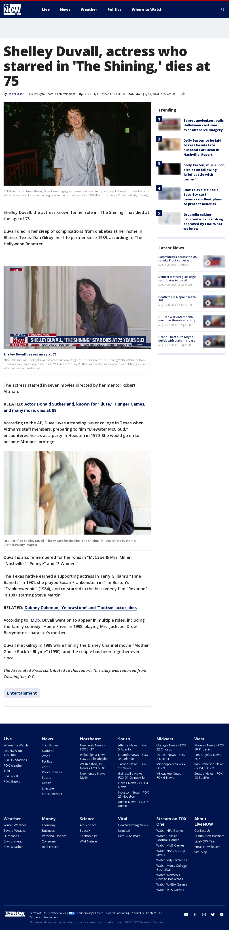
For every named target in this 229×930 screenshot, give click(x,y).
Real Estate (50, 846)
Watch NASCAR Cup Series (170, 853)
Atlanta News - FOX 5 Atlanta (132, 747)
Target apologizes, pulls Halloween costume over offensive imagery (203, 125)
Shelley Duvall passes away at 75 (30, 354)
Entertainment (66, 94)
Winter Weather (15, 825)
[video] (214, 261)
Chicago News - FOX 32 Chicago (171, 747)
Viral (122, 818)
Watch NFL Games (170, 830)
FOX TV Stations (15, 760)
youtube (186, 914)
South (124, 738)
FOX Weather (13, 765)
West (199, 738)
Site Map (200, 852)
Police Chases (52, 772)
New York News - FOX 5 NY (92, 747)
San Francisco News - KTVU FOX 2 (209, 766)
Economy (48, 825)
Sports (46, 777)
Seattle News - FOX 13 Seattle (208, 775)
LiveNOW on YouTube (13, 752)
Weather (12, 818)
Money (48, 818)
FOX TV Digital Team (40, 94)
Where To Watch (16, 745)
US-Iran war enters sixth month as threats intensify (176, 318)
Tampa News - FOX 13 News (132, 766)
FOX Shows (12, 781)
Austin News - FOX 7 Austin (133, 804)
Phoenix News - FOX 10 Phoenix (209, 747)
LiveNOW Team (205, 841)
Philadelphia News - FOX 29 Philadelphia (94, 756)
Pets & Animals (129, 836)
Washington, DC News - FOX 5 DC (92, 766)
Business (48, 830)
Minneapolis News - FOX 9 (170, 766)
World (46, 756)
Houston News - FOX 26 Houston (133, 794)
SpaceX (85, 830)
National (48, 750)
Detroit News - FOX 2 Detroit (170, 756)
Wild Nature (88, 841)
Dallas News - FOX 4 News (133, 785)
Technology (88, 836)
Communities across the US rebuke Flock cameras (177, 258)
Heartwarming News (133, 825)
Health (46, 783)
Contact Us (202, 830)
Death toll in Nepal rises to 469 (177, 299)
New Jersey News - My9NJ (93, 775)
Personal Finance (54, 836)
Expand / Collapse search (222, 9)
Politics (47, 761)
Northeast (90, 738)
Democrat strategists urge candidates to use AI (177, 278)
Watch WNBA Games (171, 884)
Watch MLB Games (170, 845)
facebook (195, 914)
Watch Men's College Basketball (171, 867)
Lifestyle (48, 788)
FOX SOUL (11, 776)
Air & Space (88, 825)
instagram (204, 914)
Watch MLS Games (170, 890)
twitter (212, 914)
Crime (46, 767)
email (221, 914)
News (47, 738)
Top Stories (50, 745)
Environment (13, 841)
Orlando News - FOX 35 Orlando (133, 756)
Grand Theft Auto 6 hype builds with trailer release (176, 338)
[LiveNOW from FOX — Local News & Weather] (18, 9)
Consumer (49, 841)
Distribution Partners (209, 836)
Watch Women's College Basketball (169, 877)
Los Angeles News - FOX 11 (208, 756)
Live (8, 738)
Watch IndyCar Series (171, 860)
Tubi (7, 771)
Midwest (165, 738)
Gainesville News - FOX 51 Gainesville (131, 775)
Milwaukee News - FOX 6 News (169, 775)
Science (87, 818)
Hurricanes (11, 836)
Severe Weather (15, 830)
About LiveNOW (203, 821)
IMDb (34, 620)
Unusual (124, 830)
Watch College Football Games (167, 838)
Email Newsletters (207, 846)
